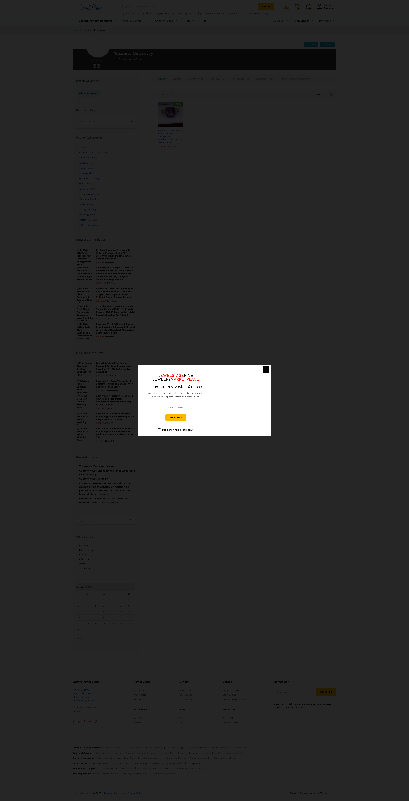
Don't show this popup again (177, 429)
